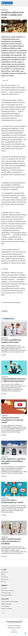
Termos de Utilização (14, 627)
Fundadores (4, 588)
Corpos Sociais (5, 579)
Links (14, 630)
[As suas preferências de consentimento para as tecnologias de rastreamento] (25, 633)
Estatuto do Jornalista (6, 608)
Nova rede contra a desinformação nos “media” (12, 501)
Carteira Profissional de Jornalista (9, 601)
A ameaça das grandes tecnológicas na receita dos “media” (12, 419)
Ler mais (3, 355)
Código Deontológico (6, 604)
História (3, 574)
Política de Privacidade (14, 625)
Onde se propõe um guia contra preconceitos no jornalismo (11, 541)
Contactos (14, 632)
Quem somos (4, 572)
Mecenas (3, 581)
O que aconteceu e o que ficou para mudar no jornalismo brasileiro (13, 461)
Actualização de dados (6, 595)
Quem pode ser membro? (7, 590)
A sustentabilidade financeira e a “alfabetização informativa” (13, 380)
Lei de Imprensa (5, 606)
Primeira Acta (4, 577)
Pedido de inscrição (6, 592)
